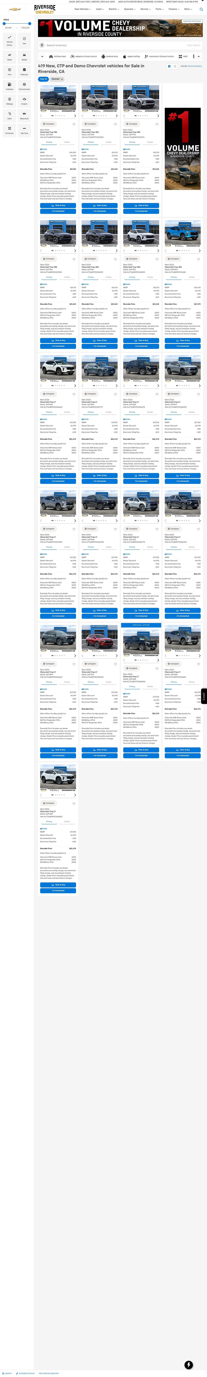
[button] (201, 9)
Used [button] (99, 10)
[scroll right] (198, 56)
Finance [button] (173, 10)
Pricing (49, 142)
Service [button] (144, 10)
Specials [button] (128, 10)
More (187, 10)
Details (67, 142)
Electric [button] (113, 10)
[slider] (4, 23)
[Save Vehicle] (74, 124)
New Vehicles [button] (81, 10)
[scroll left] (42, 56)
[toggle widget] (188, 1365)
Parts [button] (159, 10)
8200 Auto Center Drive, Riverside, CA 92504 (140, 2)
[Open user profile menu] (202, 2)
